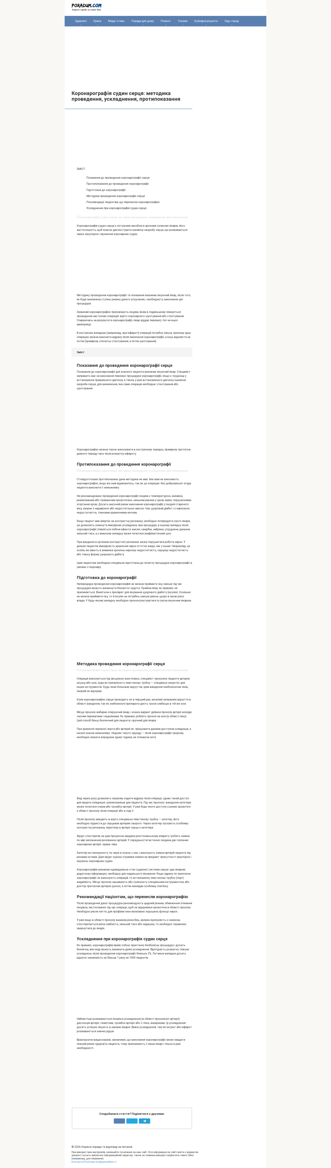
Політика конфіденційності (100, 1161)
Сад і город (232, 21)
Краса (97, 21)
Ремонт (166, 21)
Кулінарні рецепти (206, 21)
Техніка (182, 21)
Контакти (77, 1161)
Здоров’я (81, 21)
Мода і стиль (116, 21)
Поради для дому (142, 21)
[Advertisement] (165, 56)
